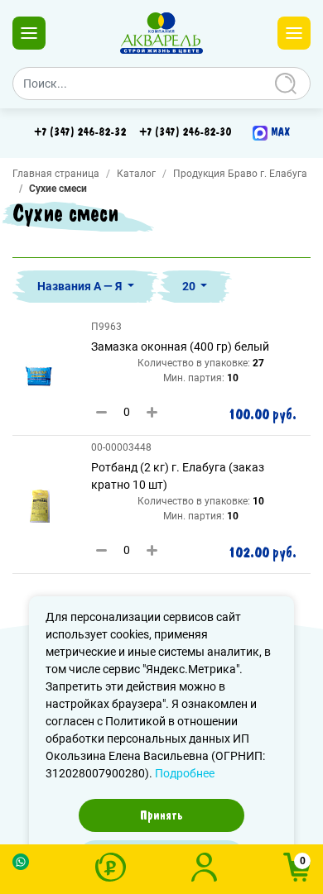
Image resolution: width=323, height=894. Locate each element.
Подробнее (185, 773)
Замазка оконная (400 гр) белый (180, 346)
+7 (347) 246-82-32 (80, 132)
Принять (161, 815)
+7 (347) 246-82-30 (185, 132)
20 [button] (190, 286)
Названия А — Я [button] (80, 286)
